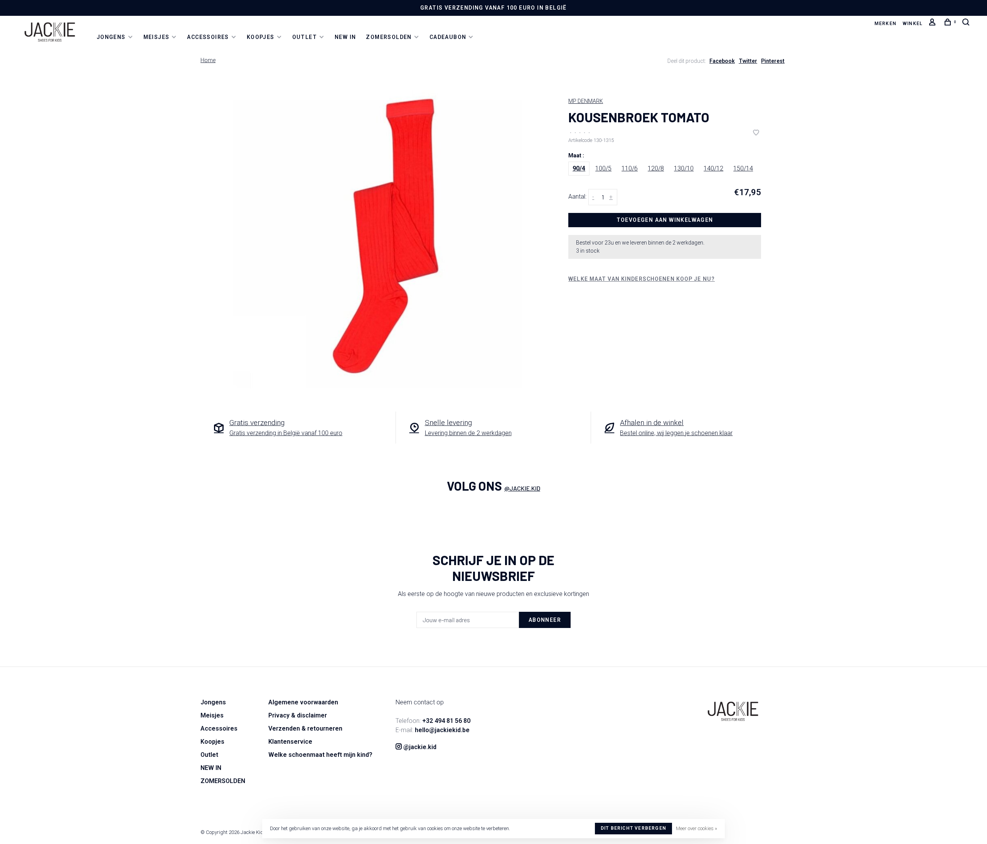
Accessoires (208, 37)
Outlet (304, 37)
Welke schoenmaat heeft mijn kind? (320, 754)
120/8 (656, 168)
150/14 (743, 168)
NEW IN (345, 37)
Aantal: (577, 197)
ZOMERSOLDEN (388, 37)
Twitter (748, 61)
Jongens (111, 37)
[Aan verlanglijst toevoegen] (756, 133)
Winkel (913, 23)
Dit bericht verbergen (633, 828)
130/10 (684, 168)
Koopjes (261, 37)
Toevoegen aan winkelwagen (664, 220)
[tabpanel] (385, 236)
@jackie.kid (522, 488)
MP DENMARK (585, 101)
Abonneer (545, 620)
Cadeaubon (448, 37)
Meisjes (156, 37)
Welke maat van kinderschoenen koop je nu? (641, 279)
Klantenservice (290, 741)
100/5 (603, 168)
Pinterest (773, 61)
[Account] (933, 23)
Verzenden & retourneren (305, 728)
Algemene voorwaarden (303, 702)
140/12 (713, 168)
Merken (885, 23)
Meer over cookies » (696, 828)
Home (208, 60)
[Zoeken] (967, 23)
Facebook (722, 61)
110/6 (630, 168)
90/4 (579, 168)
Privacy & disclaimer (297, 715)
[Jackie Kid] (733, 711)
